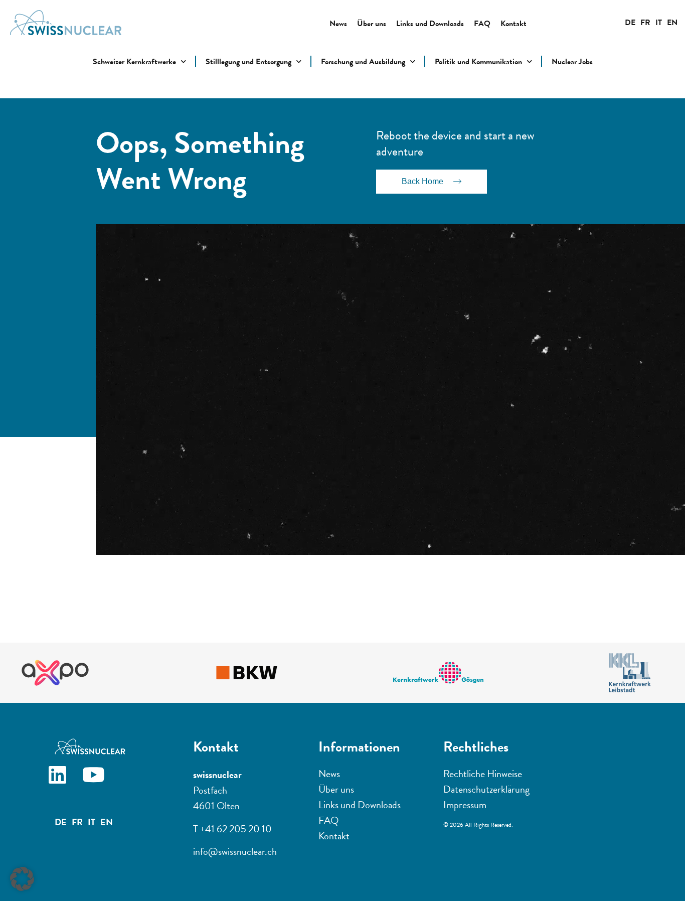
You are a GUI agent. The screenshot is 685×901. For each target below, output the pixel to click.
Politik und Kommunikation (478, 62)
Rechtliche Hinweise (482, 773)
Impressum (464, 804)
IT (658, 23)
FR (645, 23)
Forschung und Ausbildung (363, 62)
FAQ (482, 24)
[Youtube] (101, 783)
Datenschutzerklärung (486, 789)
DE (630, 23)
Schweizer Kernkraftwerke (134, 62)
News (338, 24)
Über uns (371, 24)
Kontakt (513, 24)
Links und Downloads (430, 24)
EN (672, 23)
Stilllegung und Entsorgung (248, 62)
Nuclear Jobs (572, 62)
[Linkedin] (65, 783)
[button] (22, 879)
